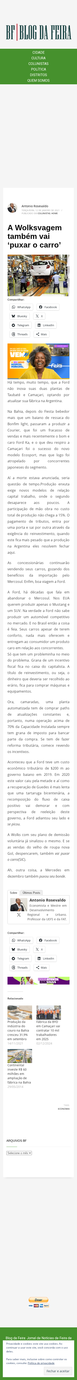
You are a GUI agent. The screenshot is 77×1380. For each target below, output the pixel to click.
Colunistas (44, 213)
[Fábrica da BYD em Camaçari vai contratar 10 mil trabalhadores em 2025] (48, 1012)
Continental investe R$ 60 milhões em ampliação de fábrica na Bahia (19, 1073)
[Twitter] (18, 914)
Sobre (13, 892)
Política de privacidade (41, 1363)
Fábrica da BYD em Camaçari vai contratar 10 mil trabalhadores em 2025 (48, 1030)
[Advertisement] (38, 136)
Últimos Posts (31, 892)
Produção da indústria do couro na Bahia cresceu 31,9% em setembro (18, 1030)
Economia (64, 1108)
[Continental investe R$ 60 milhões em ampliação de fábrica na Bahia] (19, 1056)
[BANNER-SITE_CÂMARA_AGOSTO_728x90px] (38, 980)
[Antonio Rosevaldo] (18, 904)
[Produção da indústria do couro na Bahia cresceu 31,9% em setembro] (19, 1012)
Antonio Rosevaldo (35, 206)
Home (54, 213)
